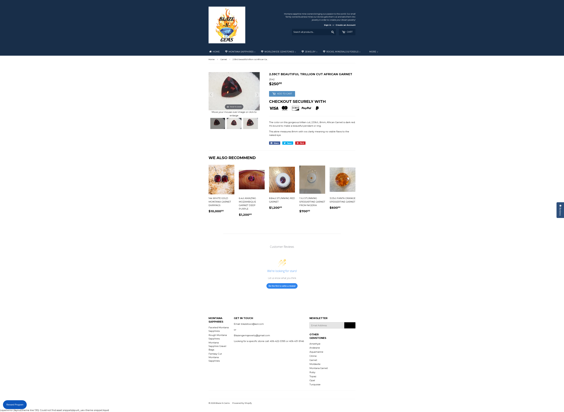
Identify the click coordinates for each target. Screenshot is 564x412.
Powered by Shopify (242, 403)
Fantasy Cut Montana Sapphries (215, 357)
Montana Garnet (318, 368)
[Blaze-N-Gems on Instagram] (281, 394)
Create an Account (345, 25)
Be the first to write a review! (282, 286)
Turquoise (314, 384)
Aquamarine (316, 351)
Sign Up (350, 325)
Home (212, 59)
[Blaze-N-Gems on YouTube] (286, 394)
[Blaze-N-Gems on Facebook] (276, 394)
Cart (349, 32)
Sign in (327, 25)
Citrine (313, 356)
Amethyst (314, 343)
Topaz (312, 376)
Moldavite (314, 364)
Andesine (314, 347)
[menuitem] (214, 52)
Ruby (312, 372)
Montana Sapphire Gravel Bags (217, 346)
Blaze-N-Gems (223, 403)
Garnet (223, 59)
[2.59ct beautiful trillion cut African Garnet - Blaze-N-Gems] (217, 123)
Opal (312, 380)
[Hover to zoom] (234, 91)
